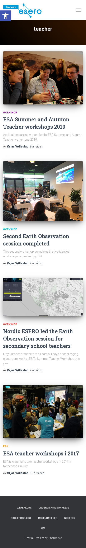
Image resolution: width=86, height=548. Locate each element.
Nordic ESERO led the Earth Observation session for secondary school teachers (38, 338)
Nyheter (69, 518)
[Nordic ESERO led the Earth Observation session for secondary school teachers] (43, 297)
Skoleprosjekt (21, 518)
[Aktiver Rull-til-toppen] (77, 539)
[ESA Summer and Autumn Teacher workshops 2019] (43, 77)
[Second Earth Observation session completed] (43, 191)
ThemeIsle (55, 538)
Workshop (10, 112)
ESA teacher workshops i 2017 (41, 453)
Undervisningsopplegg (54, 507)
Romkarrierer (47, 518)
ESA (5, 446)
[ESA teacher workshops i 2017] (43, 412)
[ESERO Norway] (24, 10)
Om (43, 528)
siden (36, 146)
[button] (5, 15)
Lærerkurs (24, 507)
